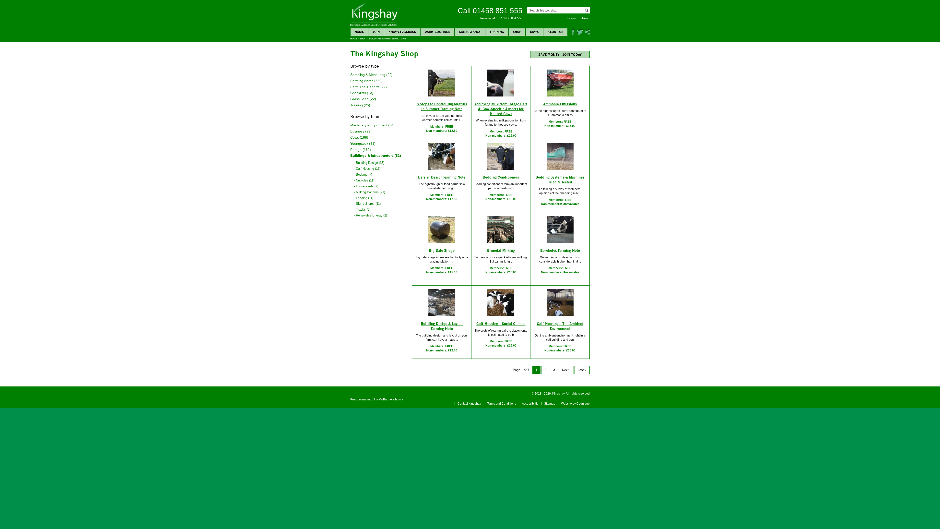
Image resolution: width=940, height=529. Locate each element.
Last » (582, 370)
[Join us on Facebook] (573, 33)
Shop (363, 38)
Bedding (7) (364, 174)
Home (353, 38)
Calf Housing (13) (368, 168)
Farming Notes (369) (366, 81)
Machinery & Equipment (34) (372, 125)
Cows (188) (359, 137)
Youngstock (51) (363, 143)
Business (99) (361, 131)
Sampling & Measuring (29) (371, 75)
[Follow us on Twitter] (579, 33)
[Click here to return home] (374, 25)
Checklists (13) (361, 93)
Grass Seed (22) (363, 99)
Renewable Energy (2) (371, 215)
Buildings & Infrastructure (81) (375, 155)
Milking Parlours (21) (370, 192)
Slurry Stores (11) (368, 203)
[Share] (587, 33)
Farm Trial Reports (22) (368, 87)
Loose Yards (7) (367, 186)
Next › (566, 370)
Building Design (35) (370, 163)
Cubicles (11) (365, 180)
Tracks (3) (363, 209)
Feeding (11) (364, 198)
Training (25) (360, 105)
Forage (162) (360, 150)
